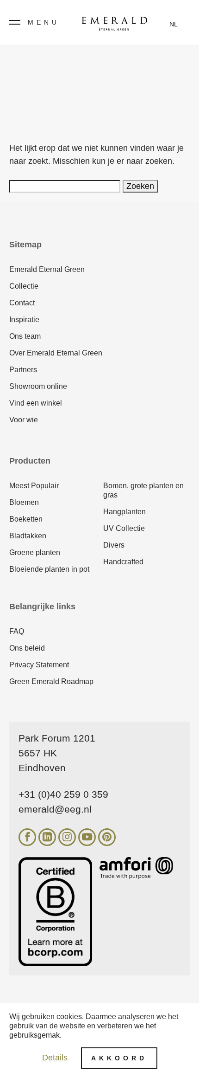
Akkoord (119, 1058)
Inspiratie (24, 319)
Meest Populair (34, 486)
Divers (113, 545)
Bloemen (24, 502)
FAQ (16, 631)
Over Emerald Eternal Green (55, 353)
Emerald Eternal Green (47, 269)
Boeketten (26, 519)
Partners (23, 370)
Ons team (25, 336)
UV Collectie (124, 528)
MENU (44, 22)
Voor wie (23, 420)
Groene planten (34, 552)
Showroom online (38, 386)
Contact (22, 303)
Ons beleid (27, 648)
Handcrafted (123, 562)
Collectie (23, 286)
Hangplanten (124, 512)
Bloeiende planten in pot (49, 569)
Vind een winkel (35, 403)
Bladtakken (27, 536)
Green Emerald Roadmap (51, 681)
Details (55, 1057)
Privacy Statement (39, 665)
